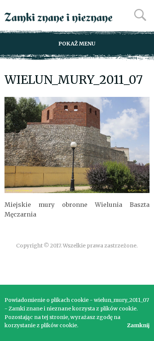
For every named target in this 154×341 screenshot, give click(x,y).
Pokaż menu (76, 43)
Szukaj (140, 15)
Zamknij (138, 325)
